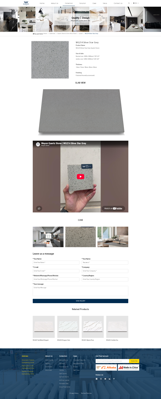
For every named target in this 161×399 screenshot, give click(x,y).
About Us (54, 3)
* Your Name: (37, 259)
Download (48, 370)
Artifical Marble (64, 380)
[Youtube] (105, 379)
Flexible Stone (63, 366)
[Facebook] (97, 379)
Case (94, 3)
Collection (69, 3)
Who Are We (49, 360)
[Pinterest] (114, 379)
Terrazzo (62, 363)
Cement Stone (64, 377)
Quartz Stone (63, 360)
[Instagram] (101, 379)
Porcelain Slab (63, 383)
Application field (78, 363)
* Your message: (38, 284)
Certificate (48, 366)
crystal (81, 33)
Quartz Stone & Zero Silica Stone (67, 33)
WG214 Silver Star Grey (91, 33)
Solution (82, 3)
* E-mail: (35, 267)
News (105, 3)
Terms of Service (86, 393)
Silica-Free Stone (64, 387)
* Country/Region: (88, 276)
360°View (76, 370)
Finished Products (79, 360)
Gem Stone (62, 373)
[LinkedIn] (110, 379)
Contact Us (118, 3)
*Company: (86, 267)
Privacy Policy (74, 393)
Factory (47, 363)
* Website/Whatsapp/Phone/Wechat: (45, 276)
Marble (61, 370)
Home (42, 3)
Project (75, 366)
